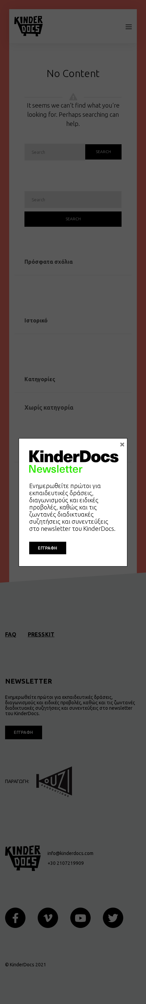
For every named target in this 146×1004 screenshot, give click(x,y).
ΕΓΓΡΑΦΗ (47, 548)
